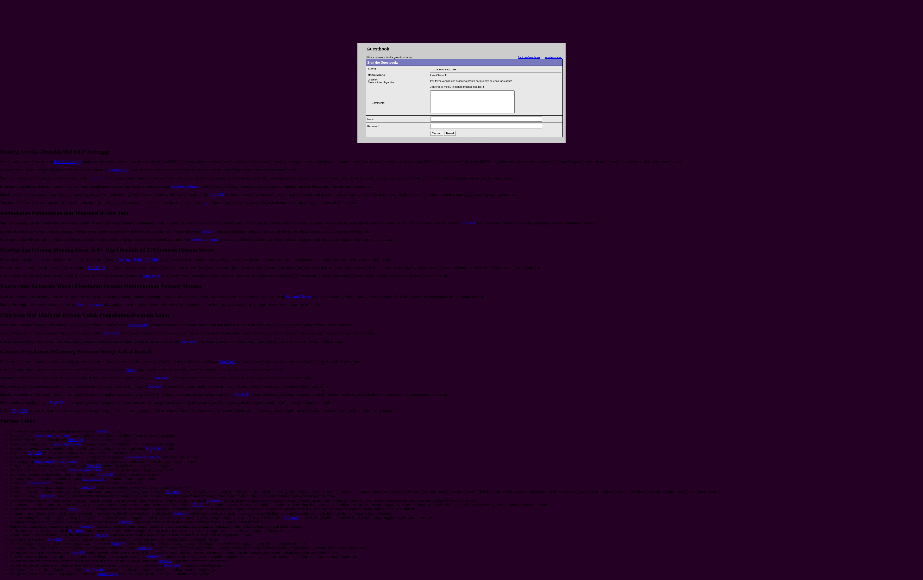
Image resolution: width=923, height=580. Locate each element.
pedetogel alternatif (185, 186)
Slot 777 (96, 178)
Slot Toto (469, 223)
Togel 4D (242, 394)
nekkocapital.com (67, 444)
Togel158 (217, 194)
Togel (130, 370)
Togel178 (56, 403)
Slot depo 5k (118, 170)
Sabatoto (180, 513)
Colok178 (87, 487)
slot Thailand (138, 325)
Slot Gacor (111, 333)
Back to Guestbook (529, 57)
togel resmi (215, 500)
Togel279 (87, 526)
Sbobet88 (154, 557)
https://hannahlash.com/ (52, 435)
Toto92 (198, 505)
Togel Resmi (93, 570)
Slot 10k (208, 231)
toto (206, 203)
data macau (47, 496)
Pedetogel (75, 440)
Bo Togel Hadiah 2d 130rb (138, 260)
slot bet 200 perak (204, 239)
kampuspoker (93, 479)
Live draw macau (90, 304)
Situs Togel (151, 276)
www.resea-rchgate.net (142, 457)
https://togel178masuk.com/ (56, 461)
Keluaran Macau (298, 296)
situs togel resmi (39, 483)
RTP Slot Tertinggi (68, 162)
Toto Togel (96, 268)
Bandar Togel (108, 574)
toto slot (155, 386)
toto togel (162, 378)
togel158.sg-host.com (85, 470)
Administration (553, 57)
